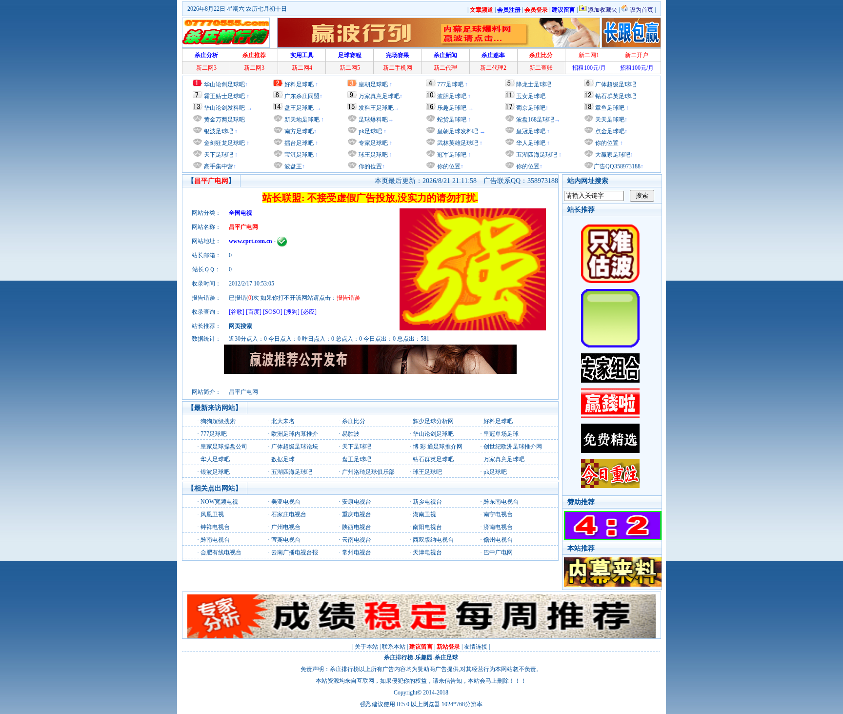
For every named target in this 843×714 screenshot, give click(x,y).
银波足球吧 (218, 131)
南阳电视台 (427, 527)
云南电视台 (356, 539)
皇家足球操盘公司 (224, 446)
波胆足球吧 (451, 96)
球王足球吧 (372, 154)
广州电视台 (286, 527)
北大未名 (283, 421)
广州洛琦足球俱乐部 (368, 472)
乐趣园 (424, 657)
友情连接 (475, 646)
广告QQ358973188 (617, 166)
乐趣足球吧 (451, 107)
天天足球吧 (609, 119)
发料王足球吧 (376, 107)
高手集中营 (217, 166)
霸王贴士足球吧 (224, 96)
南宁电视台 (498, 514)
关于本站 (366, 646)
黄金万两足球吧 (224, 119)
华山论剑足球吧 (224, 84)
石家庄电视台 (288, 514)
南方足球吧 (298, 131)
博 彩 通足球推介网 (437, 446)
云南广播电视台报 (294, 552)
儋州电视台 (498, 539)
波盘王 (292, 166)
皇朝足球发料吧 (457, 131)
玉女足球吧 (530, 96)
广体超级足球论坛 (294, 446)
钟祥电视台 (215, 527)
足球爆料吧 (373, 119)
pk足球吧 (369, 131)
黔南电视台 (215, 539)
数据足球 (283, 459)
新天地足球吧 (301, 119)
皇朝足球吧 (373, 84)
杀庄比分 (353, 421)
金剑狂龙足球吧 (223, 143)
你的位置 (369, 166)
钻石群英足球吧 (615, 96)
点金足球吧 (609, 131)
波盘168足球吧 (535, 119)
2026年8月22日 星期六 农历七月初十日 (237, 8)
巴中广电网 (498, 552)
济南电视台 (498, 527)
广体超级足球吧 (615, 84)
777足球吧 (450, 84)
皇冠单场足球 (501, 433)
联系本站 (393, 646)
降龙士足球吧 (533, 84)
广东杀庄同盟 (302, 96)
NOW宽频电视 (219, 501)
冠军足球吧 (451, 154)
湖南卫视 (424, 514)
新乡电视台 (427, 501)
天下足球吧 (217, 154)
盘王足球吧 (299, 107)
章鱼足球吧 (609, 107)
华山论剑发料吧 (224, 107)
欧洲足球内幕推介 (294, 433)
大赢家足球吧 (612, 154)
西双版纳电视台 (433, 539)
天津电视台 (427, 552)
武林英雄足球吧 (457, 143)
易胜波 (351, 433)
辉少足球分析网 (433, 421)
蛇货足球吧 (452, 119)
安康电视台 (356, 501)
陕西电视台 (356, 527)
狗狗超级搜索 (218, 421)
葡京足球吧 (530, 107)
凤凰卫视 (212, 514)
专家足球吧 (372, 143)
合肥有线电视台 (221, 552)
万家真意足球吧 (379, 96)
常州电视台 (356, 552)
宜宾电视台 (286, 539)
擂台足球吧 (298, 143)
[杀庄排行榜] (226, 33)
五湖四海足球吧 (536, 154)
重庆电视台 (356, 514)
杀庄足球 (446, 657)
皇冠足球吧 (530, 131)
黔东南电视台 (501, 501)
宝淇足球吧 (299, 154)
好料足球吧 (299, 84)
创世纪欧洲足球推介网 (512, 446)
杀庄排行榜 (398, 657)
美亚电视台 (286, 501)
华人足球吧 (530, 143)
